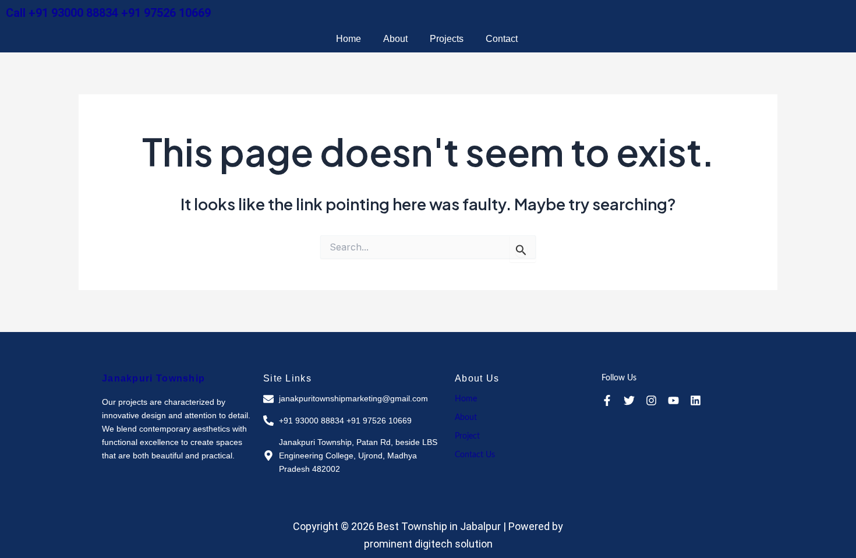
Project (467, 436)
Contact (502, 39)
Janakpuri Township (153, 378)
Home (348, 39)
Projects (447, 39)
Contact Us (475, 455)
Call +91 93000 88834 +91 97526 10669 (108, 13)
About (395, 39)
